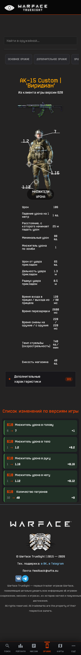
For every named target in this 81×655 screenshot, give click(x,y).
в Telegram (56, 563)
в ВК (44, 563)
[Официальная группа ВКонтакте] (18, 578)
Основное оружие (18, 59)
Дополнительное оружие (52, 59)
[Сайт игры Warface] (40, 524)
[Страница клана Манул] (40, 541)
